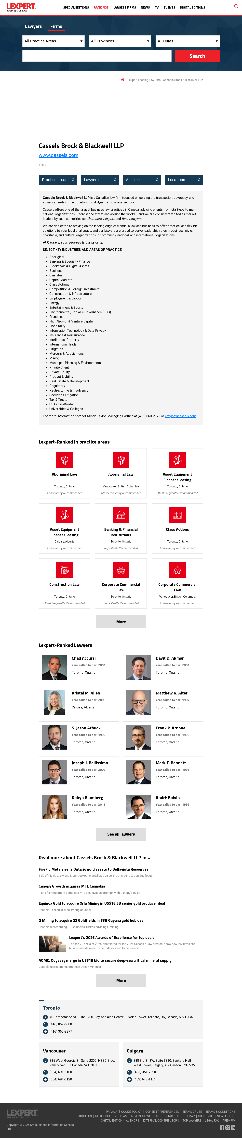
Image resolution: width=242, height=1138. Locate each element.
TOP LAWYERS (192, 1120)
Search (197, 56)
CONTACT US (170, 1116)
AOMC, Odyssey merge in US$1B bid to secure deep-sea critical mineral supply (105, 960)
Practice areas (54, 179)
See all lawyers (121, 834)
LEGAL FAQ (212, 1120)
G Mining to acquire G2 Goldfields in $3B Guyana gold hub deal (92, 920)
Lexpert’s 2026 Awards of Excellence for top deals (112, 937)
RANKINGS (101, 7)
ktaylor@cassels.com (180, 416)
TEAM (123, 1116)
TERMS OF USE (192, 1111)
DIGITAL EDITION (111, 1120)
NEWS (145, 7)
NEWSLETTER (226, 1116)
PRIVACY (112, 1111)
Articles (133, 179)
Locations (176, 179)
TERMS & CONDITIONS (220, 1111)
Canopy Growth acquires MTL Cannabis (72, 886)
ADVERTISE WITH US (144, 1116)
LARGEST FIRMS (124, 7)
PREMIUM (229, 1120)
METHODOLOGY (105, 1116)
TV (157, 7)
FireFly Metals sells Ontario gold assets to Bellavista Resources (93, 869)
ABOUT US (85, 1116)
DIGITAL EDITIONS (192, 7)
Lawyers (91, 179)
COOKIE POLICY (131, 1111)
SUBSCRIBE (206, 1116)
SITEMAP (189, 1116)
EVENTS (169, 7)
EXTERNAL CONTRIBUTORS (161, 1120)
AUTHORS (132, 1120)
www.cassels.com (58, 155)
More (121, 621)
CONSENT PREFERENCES (162, 1111)
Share (42, 164)
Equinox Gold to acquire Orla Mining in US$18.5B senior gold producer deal (102, 903)
